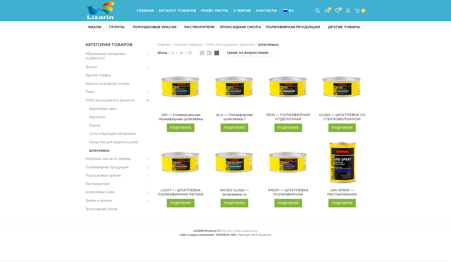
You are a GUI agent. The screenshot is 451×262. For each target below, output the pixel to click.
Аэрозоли (97, 117)
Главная (163, 44)
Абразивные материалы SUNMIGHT (106, 56)
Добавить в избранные (200, 82)
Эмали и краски (99, 200)
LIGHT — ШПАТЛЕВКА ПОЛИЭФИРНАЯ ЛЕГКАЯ (180, 192)
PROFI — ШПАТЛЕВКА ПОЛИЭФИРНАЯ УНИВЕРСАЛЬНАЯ (288, 194)
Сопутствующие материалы (112, 133)
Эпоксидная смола (101, 209)
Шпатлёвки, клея (100, 192)
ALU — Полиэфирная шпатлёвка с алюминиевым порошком (234, 119)
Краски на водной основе (107, 83)
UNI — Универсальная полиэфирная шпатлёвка (181, 117)
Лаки (90, 92)
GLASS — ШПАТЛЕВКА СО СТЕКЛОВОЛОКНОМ (342, 117)
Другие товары (98, 75)
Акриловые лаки (103, 109)
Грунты (91, 67)
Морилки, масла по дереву (108, 159)
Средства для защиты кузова (113, 142)
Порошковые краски (103, 175)
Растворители (97, 184)
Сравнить (200, 71)
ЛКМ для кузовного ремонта (110, 100)
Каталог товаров (188, 44)
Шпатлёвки (99, 150)
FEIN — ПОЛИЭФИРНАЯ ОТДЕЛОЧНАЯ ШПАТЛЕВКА (288, 119)
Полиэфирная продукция (107, 167)
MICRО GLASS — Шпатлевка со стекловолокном (234, 194)
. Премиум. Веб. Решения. (225, 234)
